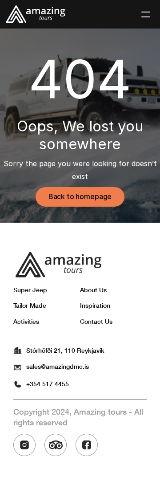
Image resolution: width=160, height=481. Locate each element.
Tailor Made (29, 305)
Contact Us (96, 321)
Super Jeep (30, 289)
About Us (93, 289)
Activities (26, 321)
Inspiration (95, 305)
